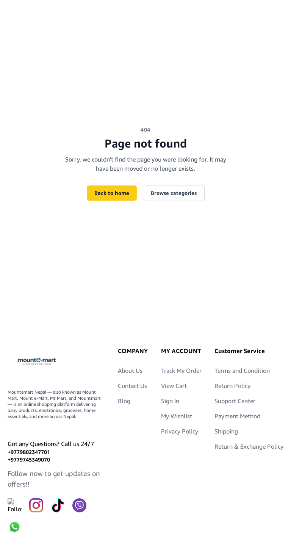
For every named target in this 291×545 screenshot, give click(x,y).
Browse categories (174, 193)
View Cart (174, 386)
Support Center (234, 401)
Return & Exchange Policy (248, 446)
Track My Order (181, 370)
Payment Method (237, 416)
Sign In (170, 401)
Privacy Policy (179, 431)
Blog (124, 401)
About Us (130, 370)
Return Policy (232, 386)
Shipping (226, 431)
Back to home (111, 193)
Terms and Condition (242, 370)
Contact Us (132, 386)
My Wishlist (176, 416)
